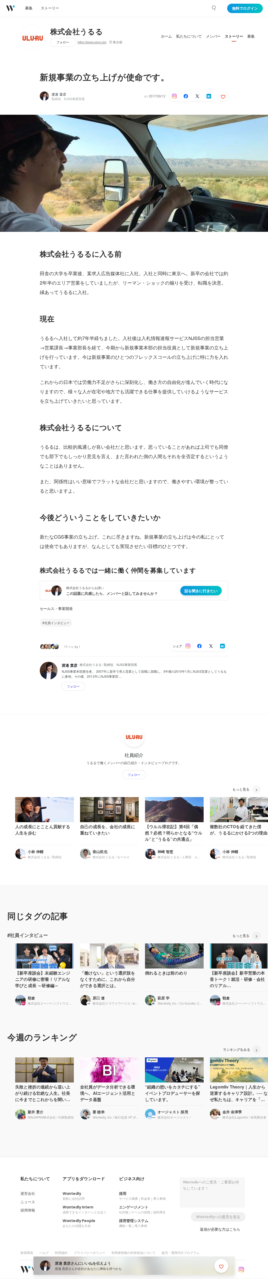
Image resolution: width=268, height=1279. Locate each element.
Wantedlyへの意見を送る (218, 1216)
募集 (251, 36)
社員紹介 (134, 755)
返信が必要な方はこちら (220, 1229)
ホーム (166, 36)
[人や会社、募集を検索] (214, 8)
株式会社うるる (76, 32)
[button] (35, 1179)
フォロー (63, 42)
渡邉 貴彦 (59, 94)
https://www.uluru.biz (92, 42)
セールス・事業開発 (56, 608)
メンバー (213, 36)
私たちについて (189, 36)
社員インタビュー (57, 622)
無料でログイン (245, 8)
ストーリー (234, 36)
